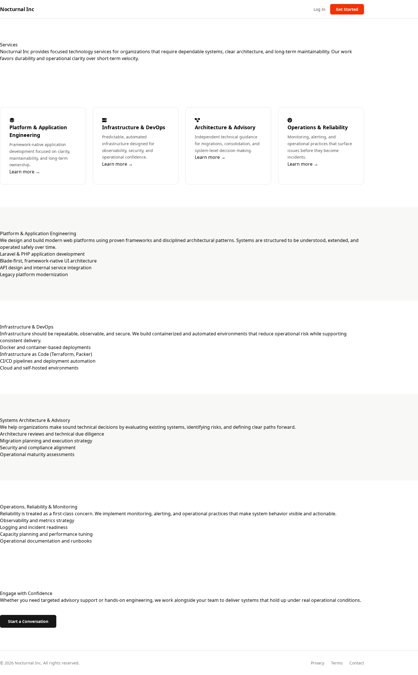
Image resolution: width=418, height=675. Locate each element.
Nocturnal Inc (17, 9)
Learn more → (24, 172)
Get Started (347, 9)
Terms (337, 663)
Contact (356, 663)
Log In (320, 9)
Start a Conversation (28, 621)
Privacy (317, 663)
